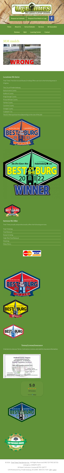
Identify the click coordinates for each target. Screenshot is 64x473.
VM (50, 470)
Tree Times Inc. (32, 8)
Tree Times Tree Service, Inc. (20, 462)
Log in (54, 470)
